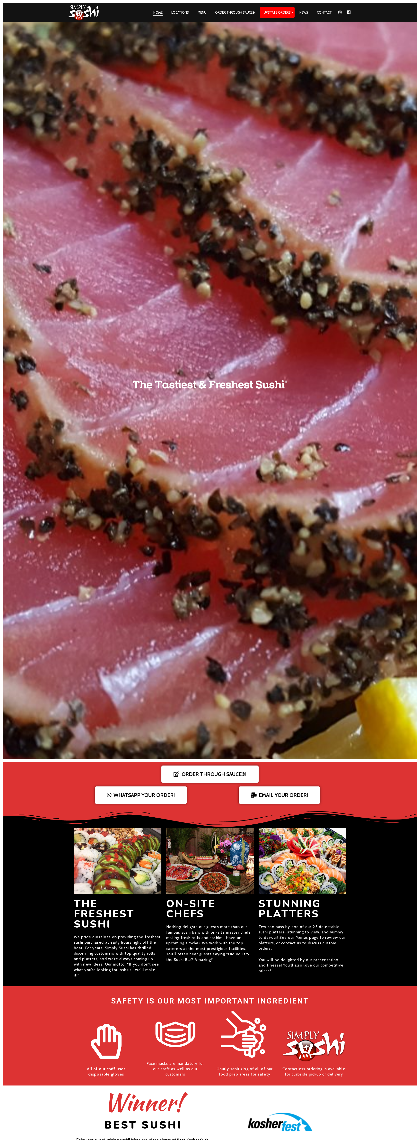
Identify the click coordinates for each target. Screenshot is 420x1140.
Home (158, 12)
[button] (210, 774)
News (303, 12)
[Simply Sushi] (86, 12)
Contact (324, 12)
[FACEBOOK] (348, 12)
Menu (202, 12)
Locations (180, 12)
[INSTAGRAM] (340, 12)
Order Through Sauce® (235, 12)
